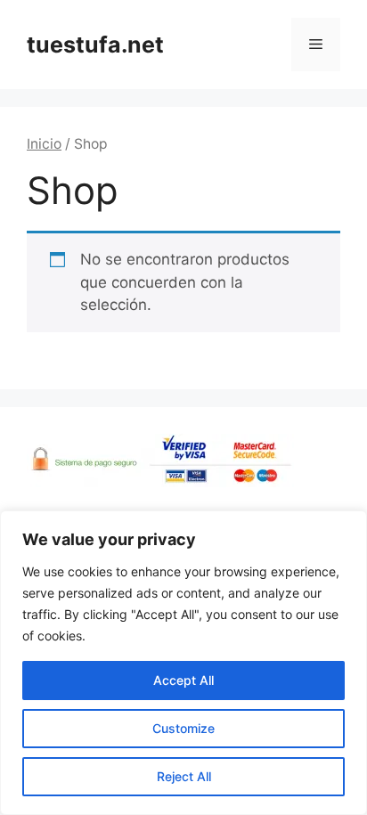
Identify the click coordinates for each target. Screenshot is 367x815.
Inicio (44, 143)
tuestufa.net (95, 44)
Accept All (183, 680)
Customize (183, 728)
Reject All (184, 776)
